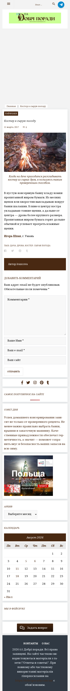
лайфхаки (11, 113)
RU (18, 14)
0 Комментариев (27, 127)
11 (17, 568)
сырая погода (42, 245)
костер (29, 245)
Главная (11, 106)
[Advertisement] (35, 65)
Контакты (30, 643)
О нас (46, 643)
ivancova (22, 264)
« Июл (8, 597)
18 (17, 576)
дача (13, 245)
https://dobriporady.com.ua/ (34, 680)
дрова (20, 245)
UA (26, 14)
